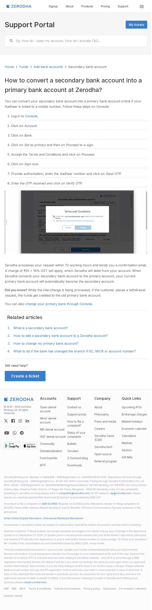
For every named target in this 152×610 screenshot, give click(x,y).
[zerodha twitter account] (6, 421)
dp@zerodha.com (120, 493)
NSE (6, 588)
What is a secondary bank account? (40, 328)
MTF (43, 465)
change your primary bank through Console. (59, 304)
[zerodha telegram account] (22, 433)
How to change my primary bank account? (45, 343)
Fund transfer (48, 458)
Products (87, 6)
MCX (22, 588)
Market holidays (132, 421)
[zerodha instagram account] (20, 421)
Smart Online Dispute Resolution (23, 518)
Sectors (127, 450)
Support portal (76, 414)
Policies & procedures (67, 588)
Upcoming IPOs (132, 407)
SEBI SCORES (49, 503)
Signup (53, 6)
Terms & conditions (39, 588)
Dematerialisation (51, 451)
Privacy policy (92, 588)
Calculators (129, 435)
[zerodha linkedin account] (27, 421)
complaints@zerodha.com (74, 493)
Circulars (73, 451)
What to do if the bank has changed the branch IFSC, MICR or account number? (74, 351)
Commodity (47, 443)
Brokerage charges (134, 414)
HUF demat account (53, 436)
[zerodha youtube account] (7, 433)
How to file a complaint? (75, 423)
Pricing (105, 6)
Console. (31, 116)
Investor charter (13, 595)
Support (123, 6)
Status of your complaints (76, 434)
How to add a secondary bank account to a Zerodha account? (60, 336)
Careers (99, 428)
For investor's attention (132, 588)
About (69, 6)
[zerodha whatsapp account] (15, 433)
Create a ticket (25, 376)
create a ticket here (35, 582)
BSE (14, 588)
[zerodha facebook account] (13, 421)
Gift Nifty (127, 457)
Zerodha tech (103, 447)
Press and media (105, 421)
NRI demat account (52, 429)
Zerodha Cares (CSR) (104, 437)
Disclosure (109, 588)
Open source (103, 454)
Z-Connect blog (77, 458)
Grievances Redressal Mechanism (63, 518)
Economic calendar (134, 428)
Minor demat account (48, 420)
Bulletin (72, 443)
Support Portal (30, 24)
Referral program (105, 461)
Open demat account (48, 409)
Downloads (74, 465)
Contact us (74, 407)
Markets (127, 443)
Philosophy (101, 414)
